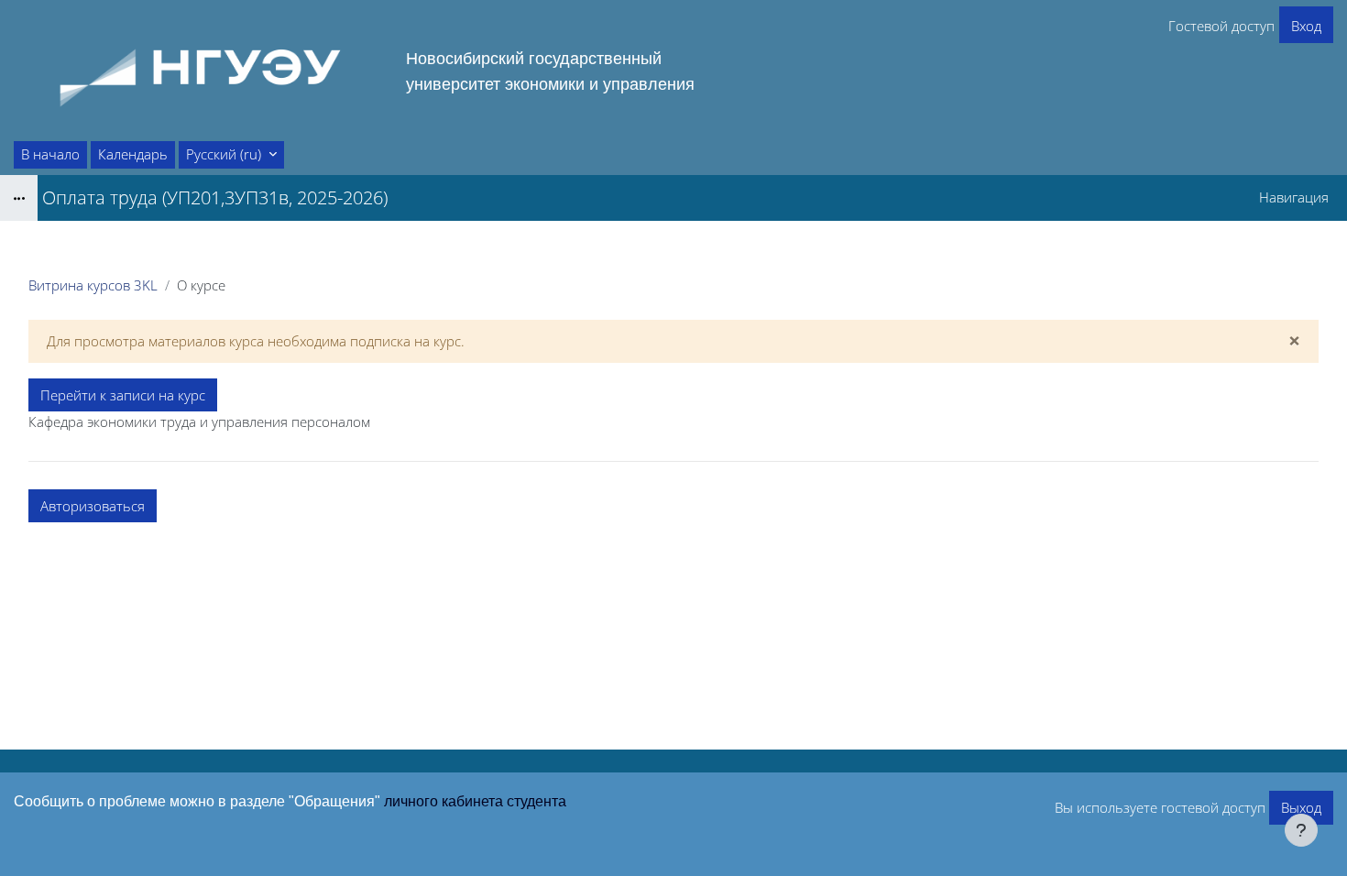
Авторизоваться (92, 506)
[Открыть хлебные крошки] (19, 198)
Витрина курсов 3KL (93, 285)
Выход (1301, 807)
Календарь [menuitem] (133, 154)
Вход (1306, 25)
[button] (231, 155)
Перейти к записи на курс (122, 395)
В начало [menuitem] (50, 154)
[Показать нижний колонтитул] (1301, 830)
